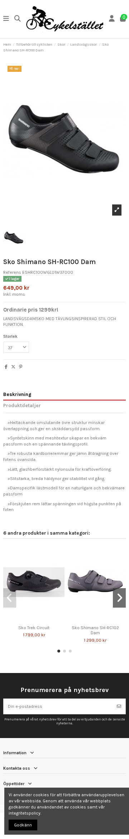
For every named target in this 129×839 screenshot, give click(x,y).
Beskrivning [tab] (17, 394)
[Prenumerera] (119, 706)
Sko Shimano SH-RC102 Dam (95, 630)
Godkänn (23, 825)
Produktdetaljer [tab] (22, 405)
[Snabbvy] (38, 620)
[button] (58, 651)
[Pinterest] (20, 366)
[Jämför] (29, 620)
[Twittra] (13, 366)
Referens (12, 272)
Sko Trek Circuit (33, 627)
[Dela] (6, 366)
